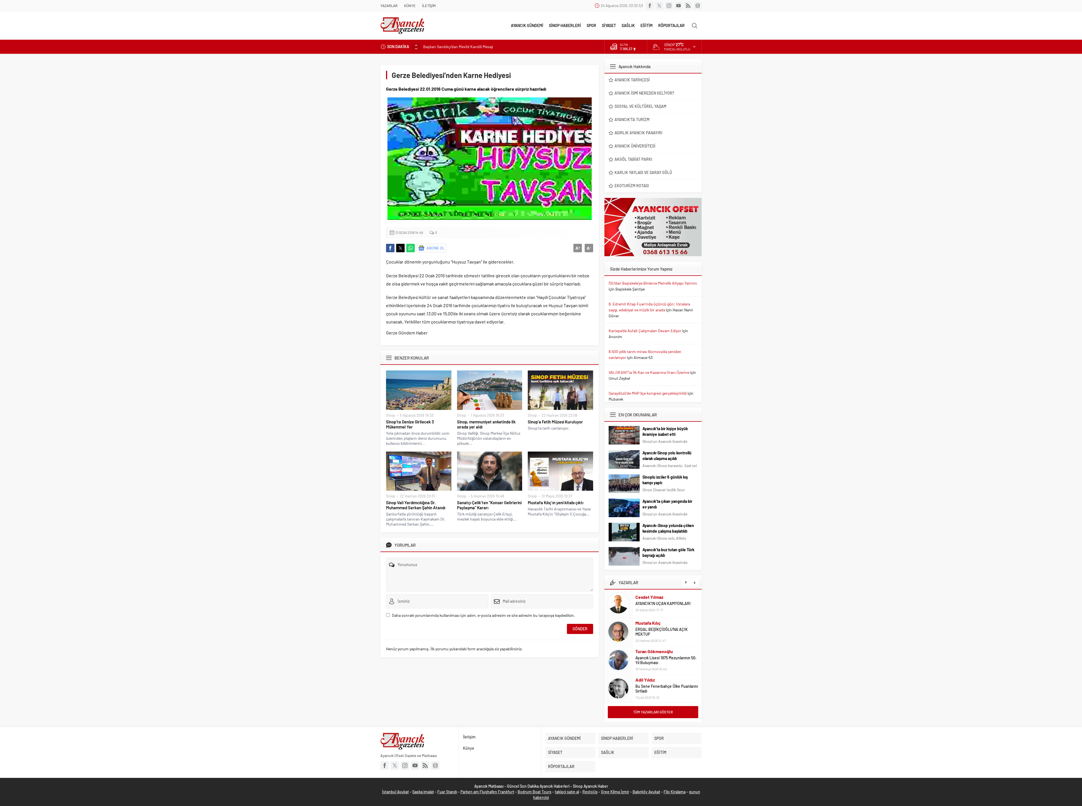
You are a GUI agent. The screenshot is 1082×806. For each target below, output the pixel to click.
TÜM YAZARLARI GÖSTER (653, 712)
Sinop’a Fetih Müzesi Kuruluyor (555, 421)
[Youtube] (678, 6)
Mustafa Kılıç (648, 623)
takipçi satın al (567, 791)
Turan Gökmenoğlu (654, 651)
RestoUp (590, 791)
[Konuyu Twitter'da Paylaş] (400, 248)
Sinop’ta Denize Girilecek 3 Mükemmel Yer (410, 424)
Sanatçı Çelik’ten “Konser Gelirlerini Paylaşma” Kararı (489, 505)
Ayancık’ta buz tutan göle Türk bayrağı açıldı (668, 552)
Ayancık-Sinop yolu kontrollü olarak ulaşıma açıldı (666, 455)
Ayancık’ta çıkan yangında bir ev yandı (667, 504)
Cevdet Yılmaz (649, 597)
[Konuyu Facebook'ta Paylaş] (390, 248)
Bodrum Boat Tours (534, 791)
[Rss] (688, 6)
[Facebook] (650, 6)
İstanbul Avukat (395, 791)
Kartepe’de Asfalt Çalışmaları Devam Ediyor (645, 330)
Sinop (390, 415)
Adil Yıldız (645, 679)
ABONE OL (436, 247)
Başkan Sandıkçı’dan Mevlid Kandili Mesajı (458, 46)
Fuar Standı (447, 791)
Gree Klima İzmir (615, 791)
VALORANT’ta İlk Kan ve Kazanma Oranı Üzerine (649, 372)
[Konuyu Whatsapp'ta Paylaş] (410, 248)
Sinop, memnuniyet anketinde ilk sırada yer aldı (486, 424)
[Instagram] (669, 6)
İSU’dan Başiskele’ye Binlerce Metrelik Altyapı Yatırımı (653, 283)
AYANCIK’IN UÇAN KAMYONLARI (663, 603)
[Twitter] (659, 6)
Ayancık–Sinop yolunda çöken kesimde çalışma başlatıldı (668, 528)
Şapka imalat (423, 791)
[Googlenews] (698, 6)
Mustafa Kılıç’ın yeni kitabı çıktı (555, 502)
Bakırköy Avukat (646, 791)
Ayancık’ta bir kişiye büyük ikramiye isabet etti (665, 431)
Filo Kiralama (675, 791)
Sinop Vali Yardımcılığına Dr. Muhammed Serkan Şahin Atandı (415, 505)
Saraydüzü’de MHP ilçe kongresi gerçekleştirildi (648, 393)
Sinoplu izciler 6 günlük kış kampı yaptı (665, 480)
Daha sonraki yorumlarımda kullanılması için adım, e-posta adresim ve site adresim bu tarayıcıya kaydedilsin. (483, 615)
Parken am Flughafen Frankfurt (487, 791)
